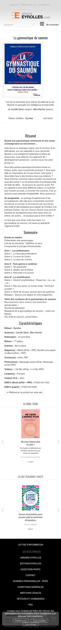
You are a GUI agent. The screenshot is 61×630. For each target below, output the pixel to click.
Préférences (21, 620)
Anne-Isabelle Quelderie (30, 457)
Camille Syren (17, 109)
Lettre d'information (30, 544)
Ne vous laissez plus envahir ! (30, 443)
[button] (23, 69)
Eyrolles (29, 118)
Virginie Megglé (30, 524)
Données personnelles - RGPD (30, 581)
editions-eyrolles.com (29, 4)
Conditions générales (30, 586)
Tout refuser (30, 624)
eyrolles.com (14, 4)
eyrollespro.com (44, 4)
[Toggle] (42, 23)
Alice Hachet (39, 109)
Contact (31, 575)
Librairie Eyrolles (30, 557)
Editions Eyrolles (30, 563)
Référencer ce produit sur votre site (25, 392)
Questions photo (30, 569)
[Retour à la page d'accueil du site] (30, 15)
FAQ (30, 604)
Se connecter (52, 24)
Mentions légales (30, 592)
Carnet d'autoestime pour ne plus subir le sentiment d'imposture (30, 517)
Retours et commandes (30, 598)
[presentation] (2, 441)
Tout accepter (39, 620)
